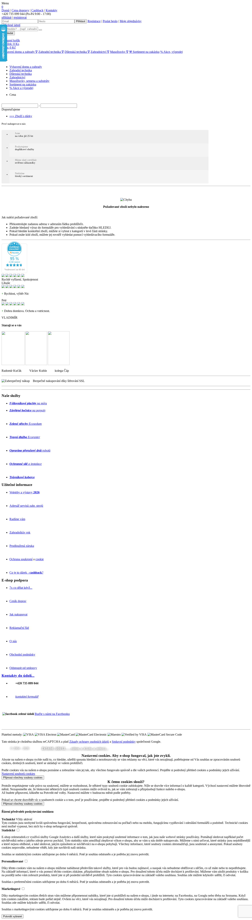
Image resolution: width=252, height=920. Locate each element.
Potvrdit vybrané (12, 916)
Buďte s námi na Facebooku (52, 714)
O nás (13, 641)
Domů (5, 10)
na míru (28, 403)
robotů (29, 450)
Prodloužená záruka (21, 545)
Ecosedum (25, 423)
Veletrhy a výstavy (24, 492)
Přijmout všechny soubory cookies (23, 777)
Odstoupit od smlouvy (23, 668)
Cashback (37, 10)
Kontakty (51, 10)
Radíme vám (17, 519)
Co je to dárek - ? (26, 572)
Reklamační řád (19, 627)
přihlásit (6, 17)
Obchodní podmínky (22, 654)
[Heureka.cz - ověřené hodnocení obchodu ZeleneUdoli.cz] (14, 272)
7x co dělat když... (20, 587)
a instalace (25, 464)
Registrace (94, 21)
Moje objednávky (131, 21)
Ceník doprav (17, 601)
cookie (39, 559)
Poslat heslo (110, 21)
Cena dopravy (20, 10)
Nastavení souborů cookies (18, 773)
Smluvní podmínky (124, 741)
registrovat (20, 17)
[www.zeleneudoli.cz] (11, 25)
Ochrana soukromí (20, 559)
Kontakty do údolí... (18, 675)
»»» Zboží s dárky (20, 116)
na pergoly (27, 410)
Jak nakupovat (18, 614)
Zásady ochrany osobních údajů (89, 741)
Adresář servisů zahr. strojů (26, 505)
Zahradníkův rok (19, 532)
